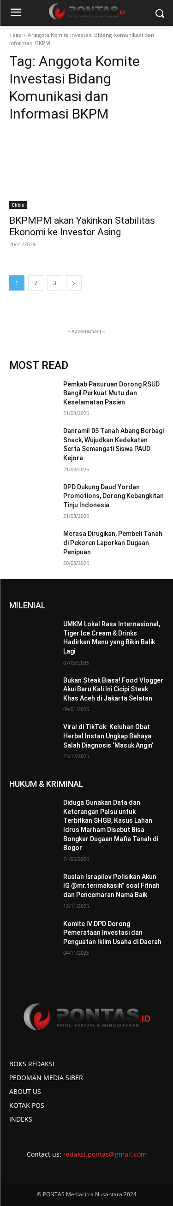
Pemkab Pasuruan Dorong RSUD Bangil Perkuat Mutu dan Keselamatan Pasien (111, 393)
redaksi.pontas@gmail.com (105, 1154)
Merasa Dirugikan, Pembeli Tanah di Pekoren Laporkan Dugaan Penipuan (112, 542)
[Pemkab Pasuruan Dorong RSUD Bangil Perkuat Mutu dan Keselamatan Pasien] (32, 396)
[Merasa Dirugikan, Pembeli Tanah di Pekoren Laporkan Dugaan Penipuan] (32, 545)
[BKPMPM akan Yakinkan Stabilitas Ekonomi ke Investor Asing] (86, 170)
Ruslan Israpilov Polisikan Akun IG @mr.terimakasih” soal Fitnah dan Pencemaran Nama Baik (111, 885)
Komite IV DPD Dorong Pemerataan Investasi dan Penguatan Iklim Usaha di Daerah (112, 932)
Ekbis (18, 205)
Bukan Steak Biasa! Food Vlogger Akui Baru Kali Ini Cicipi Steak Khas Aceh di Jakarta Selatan (113, 689)
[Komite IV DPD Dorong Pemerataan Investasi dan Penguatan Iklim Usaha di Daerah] (32, 936)
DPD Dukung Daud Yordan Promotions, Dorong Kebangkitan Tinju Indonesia (113, 496)
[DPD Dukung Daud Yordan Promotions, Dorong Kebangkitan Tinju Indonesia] (32, 499)
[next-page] (74, 283)
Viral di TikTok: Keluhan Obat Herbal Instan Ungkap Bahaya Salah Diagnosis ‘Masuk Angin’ (108, 736)
